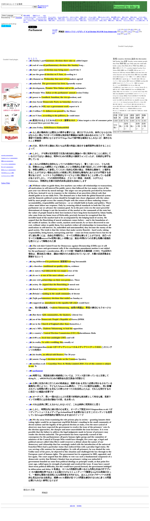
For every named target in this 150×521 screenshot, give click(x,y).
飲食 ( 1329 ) (125, 17)
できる (129, 31)
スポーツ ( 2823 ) (74, 17)
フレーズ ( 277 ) (61, 20)
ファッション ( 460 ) (106, 18)
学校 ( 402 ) (119, 20)
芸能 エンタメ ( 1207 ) (104, 17)
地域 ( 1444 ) (52, 20)
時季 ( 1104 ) (61, 18)
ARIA (67, 32)
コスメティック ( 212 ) (73, 20)
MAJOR (100, 32)
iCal (88, 32)
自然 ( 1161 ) (83, 20)
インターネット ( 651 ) (30, 17)
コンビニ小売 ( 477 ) (63, 17)
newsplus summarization (7, 155)
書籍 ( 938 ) (116, 18)
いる (138, 29)
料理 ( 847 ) (140, 18)
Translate (18, 18)
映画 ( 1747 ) (83, 17)
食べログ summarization (7, 167)
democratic (112, 32)
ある (132, 29)
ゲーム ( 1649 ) (93, 17)
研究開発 (79, 505)
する (118, 34)
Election (93, 32)
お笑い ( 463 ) (103, 20)
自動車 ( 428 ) (82, 18)
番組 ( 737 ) (132, 18)
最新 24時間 (26, 15)
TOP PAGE (6, 26)
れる (137, 31)
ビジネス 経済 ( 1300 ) (93, 18)
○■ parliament (35, 371)
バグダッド (81, 32)
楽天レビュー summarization (8, 169)
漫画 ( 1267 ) (124, 18)
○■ (29, 60)
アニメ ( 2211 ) (52, 17)
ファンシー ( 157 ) (93, 20)
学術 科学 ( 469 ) (42, 20)
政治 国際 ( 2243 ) (116, 17)
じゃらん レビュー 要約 (7, 175)
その (125, 29)
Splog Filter (5, 183)
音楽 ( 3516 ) (133, 17)
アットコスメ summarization (8, 164)
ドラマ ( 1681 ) (142, 17)
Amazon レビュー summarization (9, 158)
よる (125, 34)
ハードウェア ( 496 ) (28, 18)
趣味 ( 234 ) (111, 20)
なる (122, 31)
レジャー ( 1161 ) (32, 20)
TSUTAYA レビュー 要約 (7, 172)
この (118, 29)
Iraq (106, 32)
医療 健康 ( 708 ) (52, 18)
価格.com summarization (7, 161)
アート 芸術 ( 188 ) (140, 20)
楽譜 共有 (72, 505)
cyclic (44, 15)
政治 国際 (54, 30)
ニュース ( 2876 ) (42, 17)
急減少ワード (36, 15)
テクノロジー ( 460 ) (72, 18)
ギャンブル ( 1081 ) (129, 20)
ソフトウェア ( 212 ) (41, 18)
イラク (73, 32)
